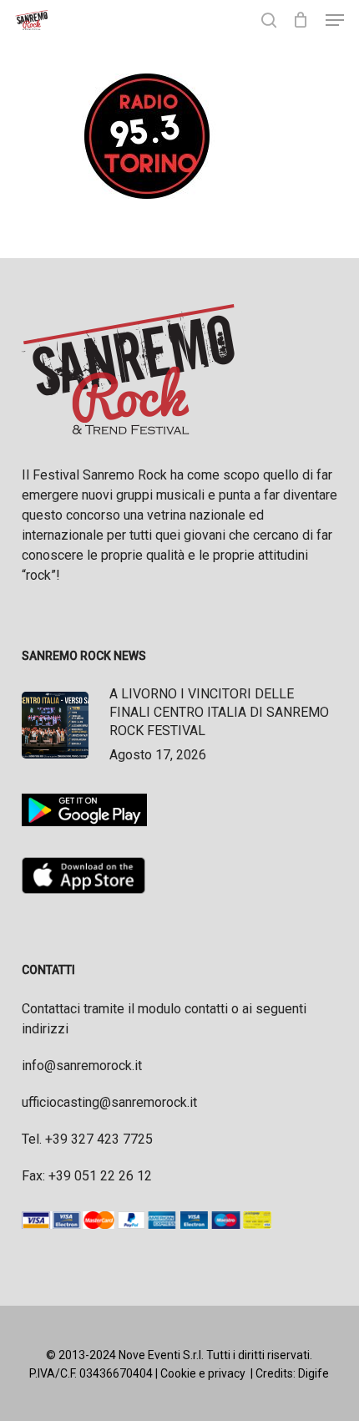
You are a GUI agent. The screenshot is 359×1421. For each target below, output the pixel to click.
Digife (313, 1373)
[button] (335, 20)
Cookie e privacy (202, 1373)
